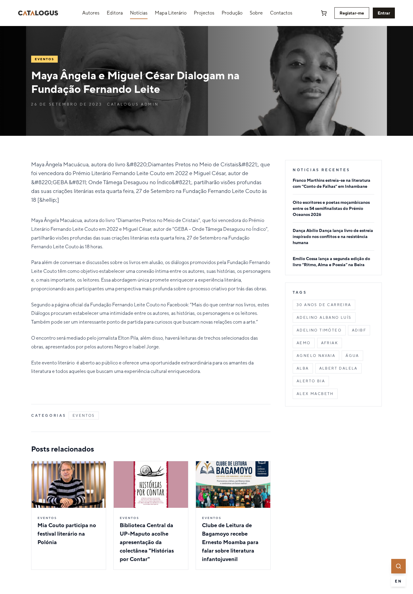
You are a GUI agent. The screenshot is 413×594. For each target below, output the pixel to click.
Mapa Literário (171, 13)
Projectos (204, 13)
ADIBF (359, 330)
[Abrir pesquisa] (398, 566)
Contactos (281, 13)
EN (398, 581)
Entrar (384, 13)
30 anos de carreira (324, 305)
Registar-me (352, 13)
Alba (303, 368)
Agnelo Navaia (316, 356)
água (352, 356)
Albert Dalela (338, 368)
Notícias (139, 13)
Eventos (84, 415)
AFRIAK (329, 343)
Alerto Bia (311, 381)
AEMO (304, 343)
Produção (232, 13)
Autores (90, 13)
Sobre (256, 13)
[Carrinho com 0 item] (324, 13)
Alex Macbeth (315, 394)
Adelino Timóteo (319, 330)
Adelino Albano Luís (324, 317)
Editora (115, 13)
